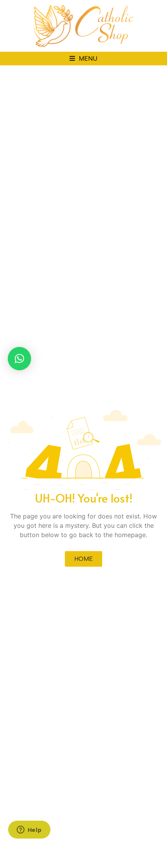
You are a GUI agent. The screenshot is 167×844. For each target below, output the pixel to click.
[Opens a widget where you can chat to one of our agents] (29, 830)
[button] (83, 58)
